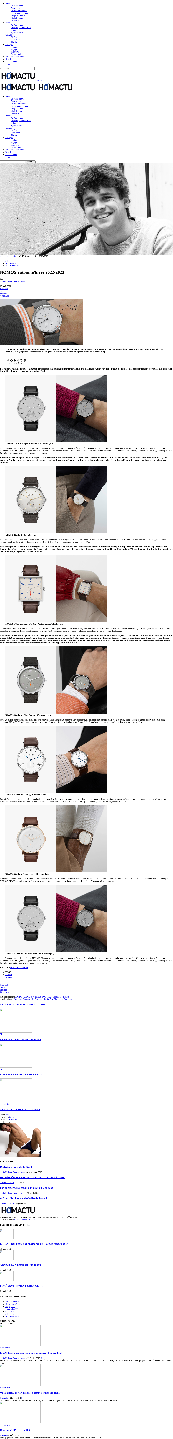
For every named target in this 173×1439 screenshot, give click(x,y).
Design (14, 47)
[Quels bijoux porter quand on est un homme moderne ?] (20, 1385)
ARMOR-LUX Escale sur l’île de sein (20, 1039)
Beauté (8, 23)
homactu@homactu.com (24, 1220)
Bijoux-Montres (17, 6)
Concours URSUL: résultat (15, 1430)
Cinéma (14, 37)
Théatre (14, 42)
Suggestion (11, 1309)
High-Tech (15, 40)
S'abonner (13, 1119)
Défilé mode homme (19, 13)
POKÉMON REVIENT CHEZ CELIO (22, 1074)
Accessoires (16, 8)
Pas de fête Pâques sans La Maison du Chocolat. (26, 1187)
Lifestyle (9, 44)
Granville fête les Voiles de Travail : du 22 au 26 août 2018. (32, 1177)
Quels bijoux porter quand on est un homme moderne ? (31, 1392)
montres (8, 974)
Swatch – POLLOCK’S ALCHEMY (20, 1109)
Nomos (8, 977)
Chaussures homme (19, 10)
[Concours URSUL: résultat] (20, 1422)
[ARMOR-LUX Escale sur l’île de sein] (16, 1032)
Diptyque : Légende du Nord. (16, 1166)
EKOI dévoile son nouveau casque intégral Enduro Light (31, 1352)
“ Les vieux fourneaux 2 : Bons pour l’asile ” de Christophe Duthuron (42, 999)
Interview (15, 52)
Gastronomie (16, 54)
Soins (13, 30)
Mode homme (17, 18)
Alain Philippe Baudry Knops (12, 281)
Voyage (14, 49)
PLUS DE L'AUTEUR (34, 1004)
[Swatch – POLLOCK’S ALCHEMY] (16, 1102)
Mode (7, 3)
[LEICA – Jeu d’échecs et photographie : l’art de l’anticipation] (7, 1238)
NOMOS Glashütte (19, 967)
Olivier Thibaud (7, 1182)
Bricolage (9, 59)
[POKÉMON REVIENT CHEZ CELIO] (16, 1067)
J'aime (7, 1114)
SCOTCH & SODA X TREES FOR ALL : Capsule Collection (42, 997)
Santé (7, 64)
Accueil (3, 256)
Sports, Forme (17, 32)
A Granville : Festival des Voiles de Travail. (23, 1198)
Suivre (11, 1117)
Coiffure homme (18, 25)
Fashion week (11, 61)
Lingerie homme (18, 15)
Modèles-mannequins (14, 56)
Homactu (4, 1398)
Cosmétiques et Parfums (21, 27)
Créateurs (15, 20)
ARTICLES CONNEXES (12, 1004)
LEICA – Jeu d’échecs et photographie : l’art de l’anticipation (34, 1243)
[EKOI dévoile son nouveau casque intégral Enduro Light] (20, 1345)
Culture (8, 35)
